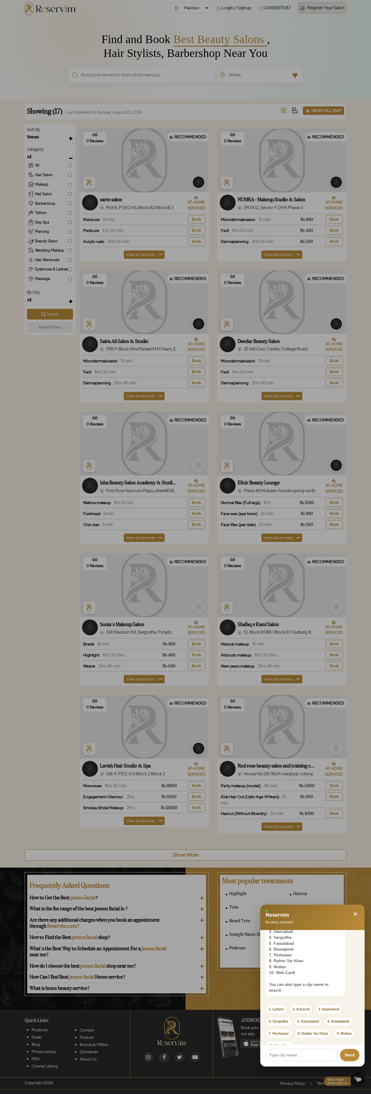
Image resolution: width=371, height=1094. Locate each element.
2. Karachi (301, 1009)
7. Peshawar (279, 1034)
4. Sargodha (278, 1021)
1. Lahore (276, 1009)
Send (350, 1055)
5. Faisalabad (308, 1021)
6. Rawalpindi (338, 1021)
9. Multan (344, 1034)
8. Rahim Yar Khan (313, 1034)
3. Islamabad (328, 1009)
